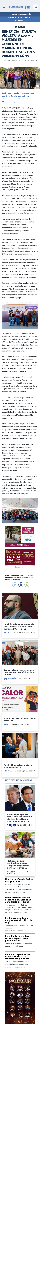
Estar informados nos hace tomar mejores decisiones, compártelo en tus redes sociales (19, 577)
